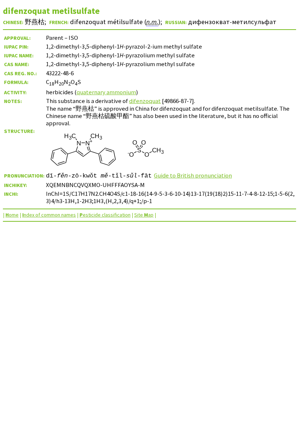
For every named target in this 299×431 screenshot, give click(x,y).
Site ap (144, 214)
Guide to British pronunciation (193, 175)
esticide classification (105, 214)
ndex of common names (49, 214)
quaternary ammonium (106, 92)
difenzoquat (145, 101)
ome (12, 214)
